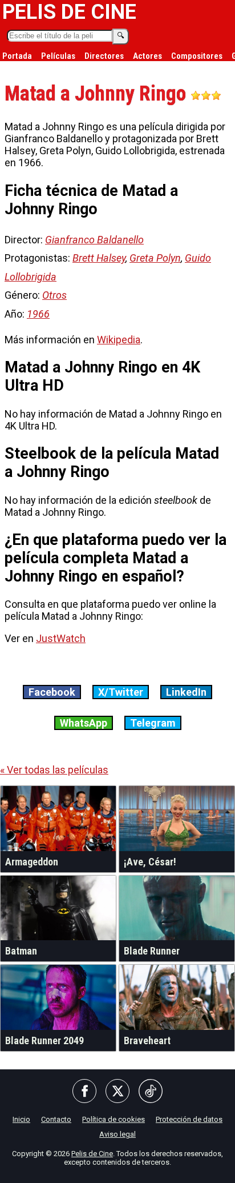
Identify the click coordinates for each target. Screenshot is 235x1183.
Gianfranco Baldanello (94, 240)
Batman (21, 951)
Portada (17, 56)
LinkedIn (186, 692)
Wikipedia (118, 340)
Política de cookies (113, 1119)
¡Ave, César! (150, 862)
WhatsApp (83, 723)
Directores (104, 56)
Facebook (52, 692)
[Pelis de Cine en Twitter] (117, 1092)
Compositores (196, 56)
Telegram (153, 723)
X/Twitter (120, 692)
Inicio (21, 1119)
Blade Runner (152, 951)
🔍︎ (120, 35)
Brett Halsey (98, 258)
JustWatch (61, 638)
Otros (54, 295)
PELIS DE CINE (69, 12)
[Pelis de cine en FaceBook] (84, 1092)
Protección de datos (189, 1119)
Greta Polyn (155, 258)
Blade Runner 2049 (44, 1040)
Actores (147, 56)
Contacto (56, 1119)
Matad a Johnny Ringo (98, 94)
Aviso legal (117, 1134)
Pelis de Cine (92, 1153)
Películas (58, 56)
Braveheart (147, 1040)
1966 (38, 314)
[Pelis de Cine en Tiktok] (151, 1092)
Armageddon (31, 862)
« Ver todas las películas (54, 770)
